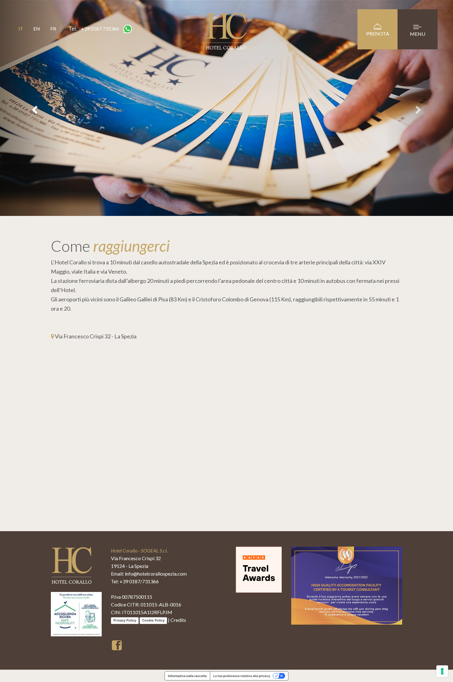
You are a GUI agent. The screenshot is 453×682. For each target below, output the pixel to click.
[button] (34, 108)
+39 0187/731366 (139, 581)
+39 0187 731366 (100, 28)
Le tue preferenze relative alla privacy (241, 676)
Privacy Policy (124, 620)
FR (53, 28)
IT (20, 28)
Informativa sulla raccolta (187, 676)
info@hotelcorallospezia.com (156, 574)
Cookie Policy (153, 620)
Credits (178, 620)
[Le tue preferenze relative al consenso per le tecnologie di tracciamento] (442, 671)
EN (36, 28)
